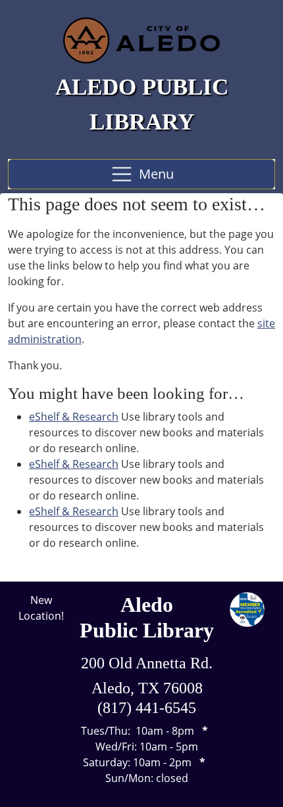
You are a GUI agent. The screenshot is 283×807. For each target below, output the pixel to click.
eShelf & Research (73, 416)
